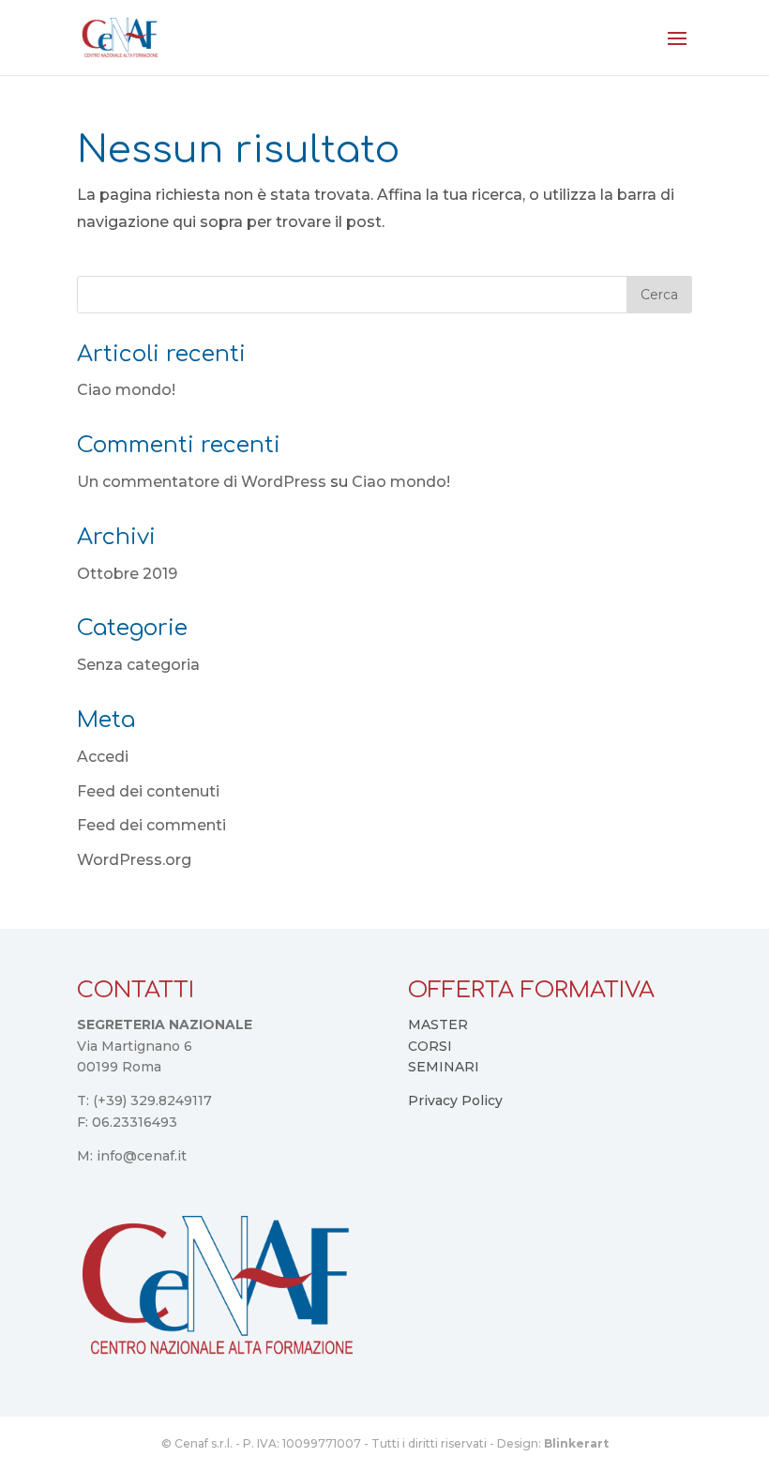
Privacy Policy (455, 1100)
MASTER (438, 1024)
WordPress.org (134, 860)
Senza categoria (138, 665)
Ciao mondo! (126, 390)
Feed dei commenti (151, 825)
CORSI (430, 1046)
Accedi (102, 757)
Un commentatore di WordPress (201, 482)
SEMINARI (443, 1066)
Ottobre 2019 (127, 574)
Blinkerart (576, 1443)
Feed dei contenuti (148, 791)
